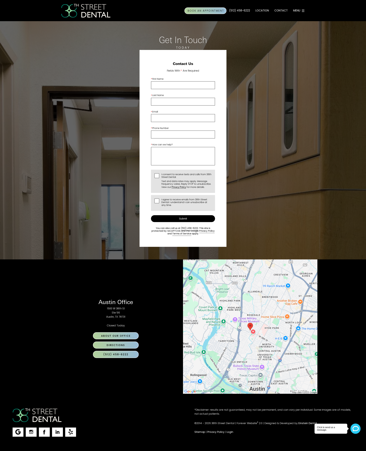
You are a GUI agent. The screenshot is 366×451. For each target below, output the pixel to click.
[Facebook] (44, 432)
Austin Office (116, 301)
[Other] (70, 432)
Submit (183, 218)
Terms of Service (181, 234)
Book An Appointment (206, 11)
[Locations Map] (250, 327)
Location (262, 11)
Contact (281, 11)
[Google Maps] (18, 432)
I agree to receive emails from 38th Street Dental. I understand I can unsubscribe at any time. (184, 202)
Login (230, 432)
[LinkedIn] (57, 432)
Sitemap (199, 432)
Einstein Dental (307, 423)
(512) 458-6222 (189, 228)
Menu (296, 11)
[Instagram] (31, 432)
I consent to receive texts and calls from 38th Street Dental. (186, 181)
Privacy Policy (179, 187)
